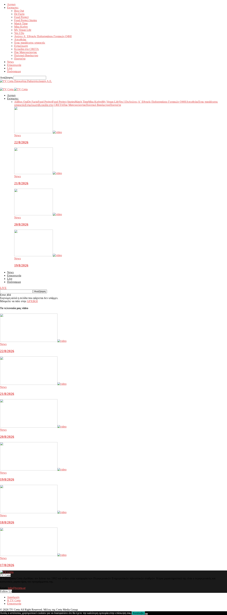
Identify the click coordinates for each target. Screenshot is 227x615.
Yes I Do (19, 33)
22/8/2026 (21, 142)
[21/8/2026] (38, 173)
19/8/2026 (21, 265)
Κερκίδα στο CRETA (26, 49)
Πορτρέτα (19, 58)
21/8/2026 (21, 183)
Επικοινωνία (14, 65)
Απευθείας (20, 39)
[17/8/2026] (33, 554)
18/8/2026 (7, 522)
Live (9, 68)
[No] (146, 613)
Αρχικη (11, 4)
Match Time (21, 23)
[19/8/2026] (38, 255)
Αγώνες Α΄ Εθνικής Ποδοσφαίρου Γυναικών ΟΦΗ (43, 36)
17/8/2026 (7, 565)
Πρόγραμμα (14, 71)
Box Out (19, 10)
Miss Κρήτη (21, 26)
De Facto (19, 13)
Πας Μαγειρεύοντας (25, 52)
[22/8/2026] (38, 132)
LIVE (3, 287)
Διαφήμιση (13, 597)
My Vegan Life (22, 29)
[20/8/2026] (38, 214)
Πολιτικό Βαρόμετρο (26, 55)
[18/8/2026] (33, 512)
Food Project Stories (25, 20)
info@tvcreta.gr (17, 587)
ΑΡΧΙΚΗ (32, 301)
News (10, 61)
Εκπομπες (12, 7)
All (16, 101)
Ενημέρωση (21, 45)
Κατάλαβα (138, 613)
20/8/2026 (21, 224)
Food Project (21, 17)
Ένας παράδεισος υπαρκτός (29, 42)
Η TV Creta (14, 600)
